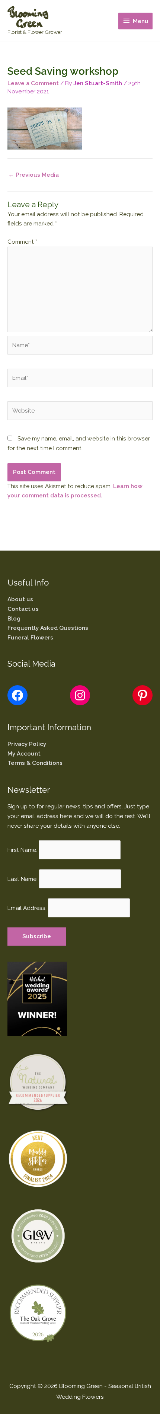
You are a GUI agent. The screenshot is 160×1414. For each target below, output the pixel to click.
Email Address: (27, 907)
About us (20, 599)
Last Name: (22, 878)
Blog (13, 618)
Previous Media (33, 174)
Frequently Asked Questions (47, 627)
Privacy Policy (26, 743)
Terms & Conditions (35, 762)
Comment (22, 241)
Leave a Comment (33, 83)
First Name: (22, 849)
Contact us (23, 608)
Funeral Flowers (30, 637)
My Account (24, 753)
